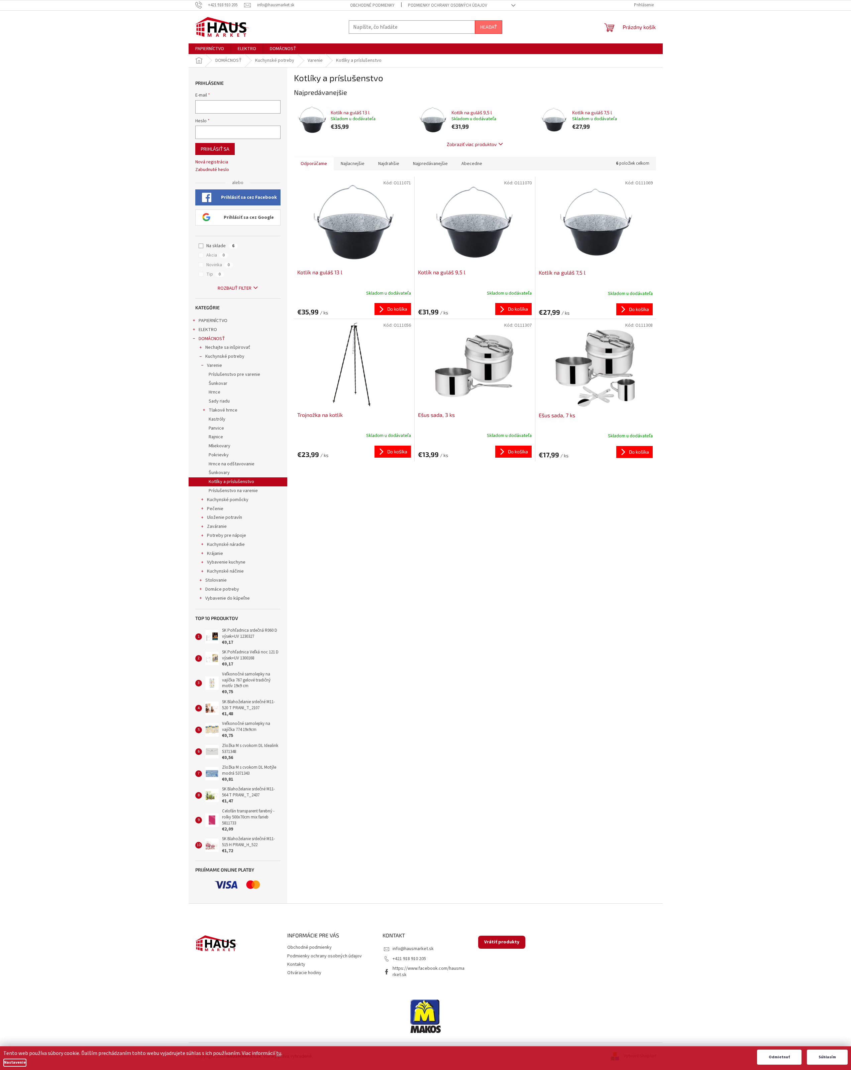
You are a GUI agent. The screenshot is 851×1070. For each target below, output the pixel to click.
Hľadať (488, 27)
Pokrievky (219, 455)
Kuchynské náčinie (225, 571)
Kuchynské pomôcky (227, 499)
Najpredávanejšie (430, 163)
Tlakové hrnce (223, 410)
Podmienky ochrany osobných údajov (447, 5)
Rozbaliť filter (234, 288)
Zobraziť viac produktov (472, 144)
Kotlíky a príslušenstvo (231, 481)
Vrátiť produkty (501, 942)
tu (278, 1053)
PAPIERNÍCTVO (213, 320)
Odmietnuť (779, 1057)
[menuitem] (210, 48)
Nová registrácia (211, 162)
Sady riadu (219, 401)
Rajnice (216, 437)
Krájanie (215, 553)
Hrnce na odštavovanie (231, 464)
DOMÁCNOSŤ (212, 338)
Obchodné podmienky (372, 5)
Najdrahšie (388, 163)
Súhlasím (827, 1057)
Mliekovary (219, 446)
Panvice (216, 428)
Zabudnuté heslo (212, 170)
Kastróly (217, 419)
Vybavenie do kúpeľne (227, 598)
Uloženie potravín (224, 517)
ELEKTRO (208, 329)
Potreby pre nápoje (226, 535)
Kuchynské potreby (224, 356)
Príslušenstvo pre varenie (234, 374)
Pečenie (215, 508)
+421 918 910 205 (409, 958)
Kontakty (296, 964)
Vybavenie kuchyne (226, 562)
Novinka (218, 265)
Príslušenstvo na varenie (233, 490)
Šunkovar (218, 383)
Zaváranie (217, 526)
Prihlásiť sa (215, 149)
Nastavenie (15, 1062)
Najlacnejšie (352, 163)
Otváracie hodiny (304, 972)
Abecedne (471, 163)
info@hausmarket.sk (413, 948)
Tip (213, 274)
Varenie (214, 365)
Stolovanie (216, 580)
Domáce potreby (222, 589)
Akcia (215, 255)
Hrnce (214, 392)
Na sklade (220, 246)
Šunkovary (219, 472)
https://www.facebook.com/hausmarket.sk (428, 971)
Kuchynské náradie (226, 544)
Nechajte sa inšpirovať (227, 347)
